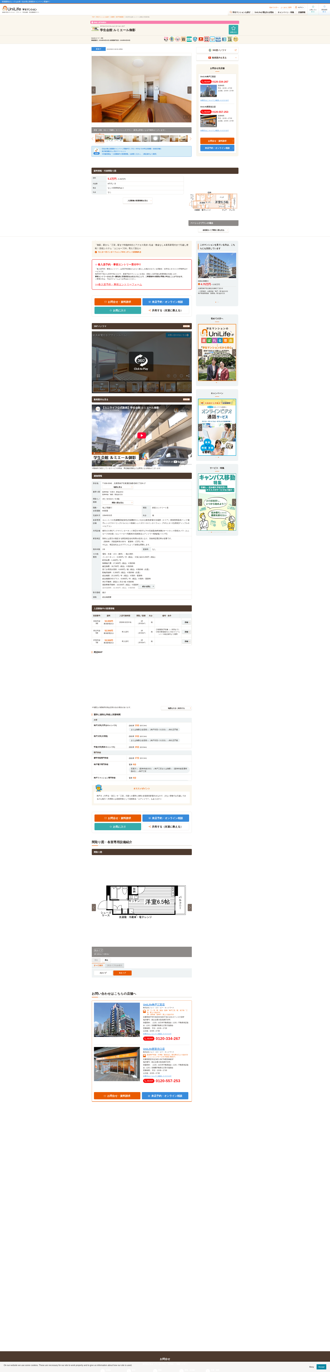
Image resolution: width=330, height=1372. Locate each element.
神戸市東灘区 (120, 17)
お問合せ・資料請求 (119, 301)
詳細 (186, 622)
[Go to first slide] (190, 907)
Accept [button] (321, 1367)
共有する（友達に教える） (167, 310)
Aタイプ (103, 973)
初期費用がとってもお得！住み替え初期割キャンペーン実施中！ (26, 2)
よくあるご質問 (286, 7)
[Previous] (200, 270)
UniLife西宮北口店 (208, 107)
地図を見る (118, 487)
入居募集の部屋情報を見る (138, 201)
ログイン (301, 7)
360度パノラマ (219, 50)
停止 (106, 960)
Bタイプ (122, 973)
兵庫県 (112, 17)
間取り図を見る (118, 503)
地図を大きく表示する (176, 708)
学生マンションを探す (242, 12)
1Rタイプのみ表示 (114, 965)
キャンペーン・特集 (286, 12)
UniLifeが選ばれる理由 (264, 12)
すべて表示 (98, 965)
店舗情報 (301, 12)
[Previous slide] (94, 90)
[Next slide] (189, 90)
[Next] (234, 270)
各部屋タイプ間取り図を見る (213, 230)
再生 (96, 960)
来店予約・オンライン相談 (167, 301)
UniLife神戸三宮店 (208, 77)
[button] (98, 138)
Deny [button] (311, 1367)
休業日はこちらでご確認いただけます (214, 100)
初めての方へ (274, 7)
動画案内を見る (219, 58)
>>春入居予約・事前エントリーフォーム (118, 284)
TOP (93, 17)
